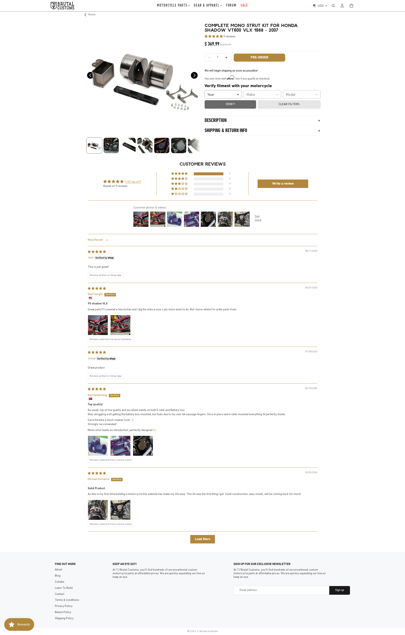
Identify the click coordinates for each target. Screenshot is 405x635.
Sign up (339, 590)
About (58, 569)
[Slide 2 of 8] (111, 145)
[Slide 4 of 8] (145, 145)
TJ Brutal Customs (207, 631)
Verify (230, 104)
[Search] (333, 5)
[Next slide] (195, 76)
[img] (97, 252)
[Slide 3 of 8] (128, 145)
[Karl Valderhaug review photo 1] (98, 446)
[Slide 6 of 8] (178, 145)
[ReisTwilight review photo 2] (120, 325)
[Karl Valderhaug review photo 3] (143, 446)
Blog (58, 575)
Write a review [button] (283, 183)
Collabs (59, 582)
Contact (59, 594)
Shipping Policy (64, 618)
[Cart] (351, 5)
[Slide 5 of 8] (161, 145)
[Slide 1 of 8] (94, 145)
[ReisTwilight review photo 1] (98, 325)
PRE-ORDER (259, 57)
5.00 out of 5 (133, 182)
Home (91, 14)
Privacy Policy (64, 606)
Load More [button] (202, 539)
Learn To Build (64, 588)
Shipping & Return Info (226, 130)
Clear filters (289, 104)
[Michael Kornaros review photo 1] (98, 510)
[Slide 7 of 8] (195, 145)
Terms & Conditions (67, 600)
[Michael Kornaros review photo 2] (120, 510)
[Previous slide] (89, 76)
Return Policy (63, 612)
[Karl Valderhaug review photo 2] (120, 446)
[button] (214, 36)
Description (216, 120)
